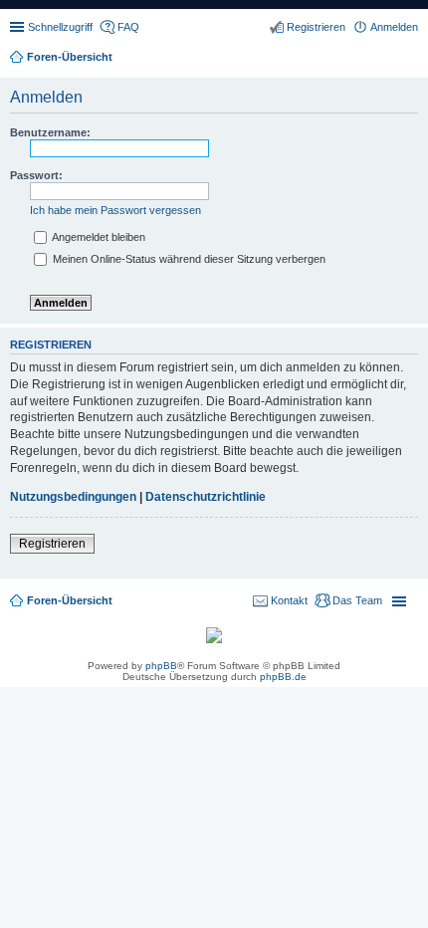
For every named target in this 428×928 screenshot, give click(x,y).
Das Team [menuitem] (357, 600)
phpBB (161, 665)
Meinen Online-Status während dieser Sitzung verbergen (187, 259)
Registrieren (52, 544)
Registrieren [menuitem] (316, 27)
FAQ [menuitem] (128, 27)
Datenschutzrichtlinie (205, 497)
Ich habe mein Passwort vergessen (115, 210)
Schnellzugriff (60, 27)
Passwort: (36, 175)
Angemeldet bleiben (97, 237)
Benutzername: (50, 132)
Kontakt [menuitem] (289, 600)
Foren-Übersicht (69, 600)
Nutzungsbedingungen (73, 497)
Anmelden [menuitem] (394, 27)
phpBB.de (283, 676)
